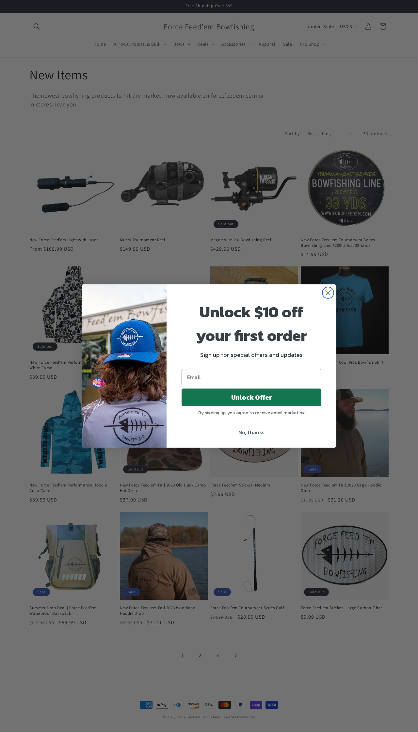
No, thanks (251, 432)
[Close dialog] (328, 292)
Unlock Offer (251, 397)
